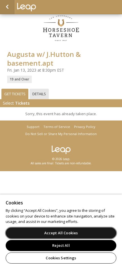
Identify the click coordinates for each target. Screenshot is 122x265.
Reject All (61, 245)
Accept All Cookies (61, 232)
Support (33, 127)
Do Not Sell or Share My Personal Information (61, 134)
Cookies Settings (61, 257)
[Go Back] (7, 7)
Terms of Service (56, 127)
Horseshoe (45, 7)
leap (61, 150)
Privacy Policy (84, 127)
